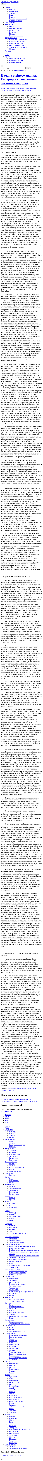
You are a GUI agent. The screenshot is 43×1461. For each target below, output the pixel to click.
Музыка (12, 34)
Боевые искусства (15, 1337)
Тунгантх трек (14, 1156)
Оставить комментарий (18, 89)
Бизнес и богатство (12, 1237)
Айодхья (12, 1143)
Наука (11, 15)
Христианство (14, 1369)
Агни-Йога (13, 1390)
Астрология (13, 1380)
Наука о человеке (15, 1397)
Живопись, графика (16, 36)
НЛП (11, 1327)
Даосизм (12, 1367)
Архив (7, 7)
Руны (11, 1422)
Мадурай (12, 1186)
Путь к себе (13, 1377)
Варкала (12, 1198)
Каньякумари (14, 1194)
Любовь (8, 51)
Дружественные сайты (17, 58)
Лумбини (12, 1218)
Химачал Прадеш (11, 1162)
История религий (15, 1274)
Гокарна (12, 1203)
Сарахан (12, 1165)
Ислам (11, 1373)
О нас (7, 55)
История (12, 17)
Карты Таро (13, 1431)
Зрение (11, 1310)
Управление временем (17, 1242)
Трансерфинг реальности (18, 47)
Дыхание (12, 1308)
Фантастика (13, 1267)
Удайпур (12, 1135)
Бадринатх (13, 1160)
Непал (7, 1211)
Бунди (11, 1137)
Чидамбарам (13, 1190)
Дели (7, 1128)
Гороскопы (13, 1418)
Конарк (11, 1182)
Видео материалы (15, 28)
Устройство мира (11, 38)
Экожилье (12, 1446)
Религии (8, 1361)
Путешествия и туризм (17, 1284)
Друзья (7, 57)
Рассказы (12, 32)
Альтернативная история (18, 1271)
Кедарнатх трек (14, 1154)
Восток (11, 1384)
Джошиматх (13, 1158)
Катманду (12, 1213)
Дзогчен (12, 1394)
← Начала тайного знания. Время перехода (16, 1099)
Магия (7, 1414)
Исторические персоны (17, 1273)
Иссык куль (13, 1227)
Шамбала (12, 1426)
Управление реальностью (18, 1354)
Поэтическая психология (18, 40)
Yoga (6, 1122)
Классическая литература (18, 1259)
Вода (11, 1305)
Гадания (12, 1416)
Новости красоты (15, 21)
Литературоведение (16, 1261)
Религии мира (14, 1363)
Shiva (7, 1118)
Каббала (12, 1392)
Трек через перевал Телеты (18, 1233)
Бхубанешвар (14, 1181)
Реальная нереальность (17, 41)
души (29, 1088)
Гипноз (11, 1329)
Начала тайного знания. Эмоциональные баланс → (19, 1101)
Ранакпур (12, 1131)
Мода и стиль (14, 1290)
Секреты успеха (15, 1240)
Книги (7, 53)
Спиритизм (13, 1441)
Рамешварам (13, 1192)
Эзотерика (8, 1424)
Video (7, 1120)
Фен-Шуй (12, 1412)
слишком (11, 1090)
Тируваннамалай (15, 1188)
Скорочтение (13, 1348)
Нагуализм (13, 1395)
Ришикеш (12, 1152)
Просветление (14, 1356)
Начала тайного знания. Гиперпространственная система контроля (19, 79)
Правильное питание (16, 1307)
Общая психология (16, 1322)
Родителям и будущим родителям (21, 1291)
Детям (11, 26)
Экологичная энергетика (18, 1448)
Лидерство (13, 1239)
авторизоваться (6, 1111)
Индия (7, 1126)
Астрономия (13, 1278)
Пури (11, 1179)
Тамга (11, 1231)
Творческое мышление (17, 1352)
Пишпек (12, 1226)
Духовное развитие (16, 43)
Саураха (12, 1220)
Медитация (13, 1350)
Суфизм (12, 1371)
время (24, 1088)
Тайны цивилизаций (16, 1407)
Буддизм (12, 1365)
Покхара (12, 1214)
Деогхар (12, 1175)
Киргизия (8, 1224)
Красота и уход (14, 1282)
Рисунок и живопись (16, 1299)
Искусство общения (16, 1401)
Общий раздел (10, 1276)
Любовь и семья (15, 1286)
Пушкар (12, 1133)
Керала (7, 1196)
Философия (13, 1360)
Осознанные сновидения (18, 1335)
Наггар (11, 1169)
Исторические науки (12, 1269)
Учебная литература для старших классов (24, 1256)
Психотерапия (10, 1326)
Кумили (12, 1200)
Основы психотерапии (17, 1331)
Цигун (11, 1318)
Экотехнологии (10, 1445)
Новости (12, 9)
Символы (12, 1405)
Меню (3, 4)
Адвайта (12, 1388)
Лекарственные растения (18, 1316)
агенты (19, 1088)
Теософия (12, 1411)
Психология (13, 11)
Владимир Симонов (16, 60)
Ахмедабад (13, 1207)
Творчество (9, 24)
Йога (11, 1343)
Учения (7, 1375)
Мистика (12, 1437)
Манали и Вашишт (16, 1171)
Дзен (11, 1378)
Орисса (7, 1177)
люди (34, 1088)
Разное (11, 1295)
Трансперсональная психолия (19, 1324)
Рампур (12, 1164)
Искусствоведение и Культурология (22, 1246)
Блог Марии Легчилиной (18, 19)
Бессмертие (13, 1443)
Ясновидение (14, 1433)
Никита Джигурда (15, 62)
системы (4, 1090)
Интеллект (13, 1341)
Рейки (11, 1409)
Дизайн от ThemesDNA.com (11, 1455)
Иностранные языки (16, 1248)
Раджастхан (9, 1130)
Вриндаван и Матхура (17, 1145)
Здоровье (12, 13)
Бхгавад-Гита (14, 1386)
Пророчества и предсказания (19, 1429)
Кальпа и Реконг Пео (16, 1167)
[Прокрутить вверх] (2, 1459)
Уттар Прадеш (10, 1139)
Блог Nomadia (10, 23)
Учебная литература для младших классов (24, 1250)
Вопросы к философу (16, 45)
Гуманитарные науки (12, 1244)
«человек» (12, 1088)
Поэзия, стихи (14, 30)
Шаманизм (13, 1439)
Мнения (12, 49)
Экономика (13, 1280)
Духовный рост (14, 1344)
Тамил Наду (9, 1184)
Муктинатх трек (15, 1216)
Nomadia (8, 1115)
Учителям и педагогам (17, 1257)
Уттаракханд (9, 1148)
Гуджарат (8, 1205)
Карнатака (8, 1201)
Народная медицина (16, 1312)
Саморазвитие (10, 1333)
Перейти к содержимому (9, 2)
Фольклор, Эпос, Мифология (19, 1265)
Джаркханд (9, 1173)
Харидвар (12, 1150)
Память (11, 1339)
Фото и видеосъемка (16, 1301)
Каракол (12, 1229)
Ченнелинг (13, 1435)
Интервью (12, 1293)
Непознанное (14, 1399)
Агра (11, 1141)
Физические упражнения (18, 1358)
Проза (11, 1263)
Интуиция (12, 1346)
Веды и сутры (14, 1382)
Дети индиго (13, 1288)
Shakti (7, 1117)
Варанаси (12, 1147)
